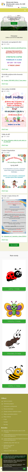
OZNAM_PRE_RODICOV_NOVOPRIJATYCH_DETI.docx (15, 48)
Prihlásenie (24, 7)
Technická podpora (9, 403)
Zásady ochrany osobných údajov (12, 411)
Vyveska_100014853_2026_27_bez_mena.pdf (15, 80)
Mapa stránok (7, 416)
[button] (19, 7)
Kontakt (6, 422)
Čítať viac (14, 23)
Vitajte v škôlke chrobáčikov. (14, 18)
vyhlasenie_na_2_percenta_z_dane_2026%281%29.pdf (15, 236)
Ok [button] (24, 468)
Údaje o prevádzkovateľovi (10, 414)
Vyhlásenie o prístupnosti (10, 406)
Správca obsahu (8, 401)
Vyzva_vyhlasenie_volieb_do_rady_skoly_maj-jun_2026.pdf (15, 141)
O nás (5, 419)
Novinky (6, 424)
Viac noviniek (14, 245)
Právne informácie (8, 409)
